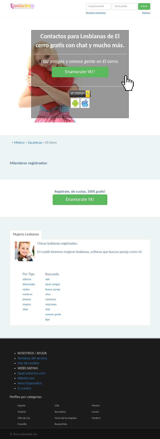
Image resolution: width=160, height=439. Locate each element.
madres (27, 304)
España (21, 405)
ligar (47, 319)
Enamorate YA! (80, 199)
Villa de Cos (24, 418)
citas (47, 294)
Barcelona (60, 412)
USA (57, 405)
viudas (26, 289)
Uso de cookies (28, 363)
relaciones (50, 304)
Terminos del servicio (32, 358)
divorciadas (29, 284)
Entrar (144, 6)
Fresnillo (22, 424)
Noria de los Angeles (66, 418)
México (19, 143)
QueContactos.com (31, 373)
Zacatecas (35, 143)
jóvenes (27, 299)
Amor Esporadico (30, 383)
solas (25, 309)
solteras (27, 279)
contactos (50, 299)
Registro (146, 13)
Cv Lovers (24, 388)
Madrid (22, 412)
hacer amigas (52, 284)
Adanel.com (26, 378)
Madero (96, 418)
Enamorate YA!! (80, 72)
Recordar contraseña (96, 13)
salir (47, 279)
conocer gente (53, 314)
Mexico (96, 405)
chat (47, 309)
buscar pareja (52, 289)
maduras (27, 294)
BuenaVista (61, 424)
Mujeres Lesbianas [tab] (26, 234)
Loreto (95, 412)
